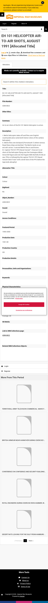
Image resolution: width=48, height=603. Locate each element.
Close (42, 2)
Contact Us (25, 577)
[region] (24, 301)
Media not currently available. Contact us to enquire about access (24, 71)
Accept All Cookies (24, 304)
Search (46, 29)
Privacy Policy (25, 583)
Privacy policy (19, 298)
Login (6, 366)
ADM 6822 (6, 335)
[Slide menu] (2, 14)
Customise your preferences (24, 310)
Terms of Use (25, 586)
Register (14, 23)
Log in (4, 23)
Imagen (22, 596)
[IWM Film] (24, 16)
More (23, 23)
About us (25, 580)
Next (31, 541)
